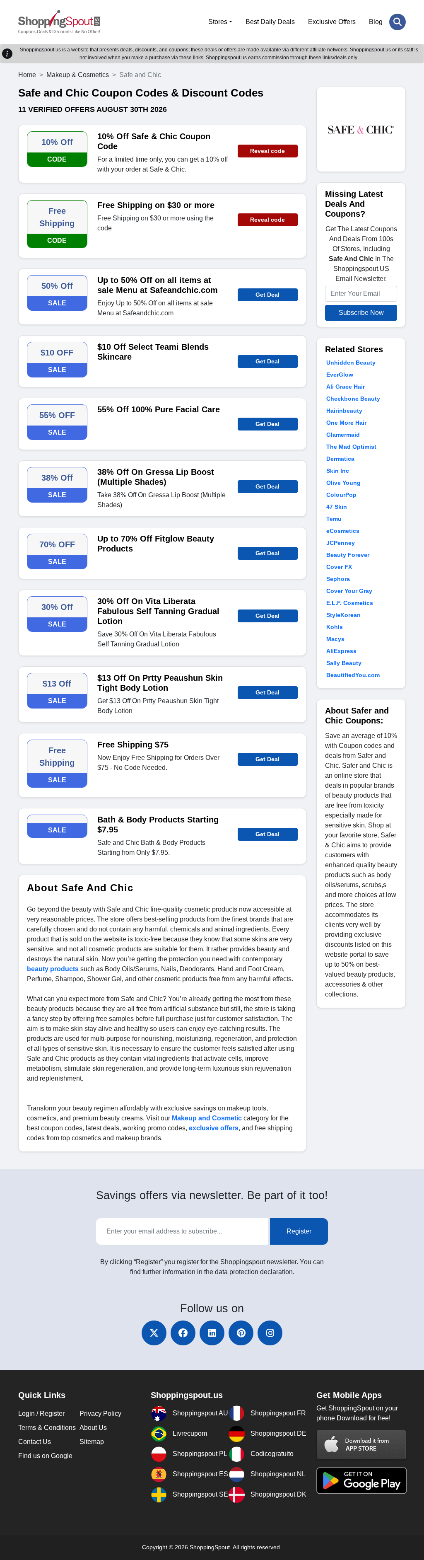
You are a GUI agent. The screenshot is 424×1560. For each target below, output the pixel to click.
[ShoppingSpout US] (59, 22)
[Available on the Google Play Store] (361, 1479)
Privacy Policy (100, 1413)
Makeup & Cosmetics (77, 74)
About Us (93, 1427)
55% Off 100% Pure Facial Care (158, 409)
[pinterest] (241, 1333)
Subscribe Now (361, 312)
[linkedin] (212, 1333)
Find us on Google (45, 1455)
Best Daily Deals (270, 21)
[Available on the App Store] (361, 1444)
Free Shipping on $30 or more (155, 205)
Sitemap (92, 1441)
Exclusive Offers (332, 21)
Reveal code (267, 151)
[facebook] (183, 1333)
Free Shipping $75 (133, 744)
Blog (376, 21)
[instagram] (270, 1333)
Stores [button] (217, 21)
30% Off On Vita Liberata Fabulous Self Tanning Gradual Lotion (158, 611)
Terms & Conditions (47, 1427)
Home (27, 74)
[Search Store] (397, 22)
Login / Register (41, 1413)
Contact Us (34, 1441)
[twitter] (154, 1333)
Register (299, 1231)
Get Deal (267, 294)
